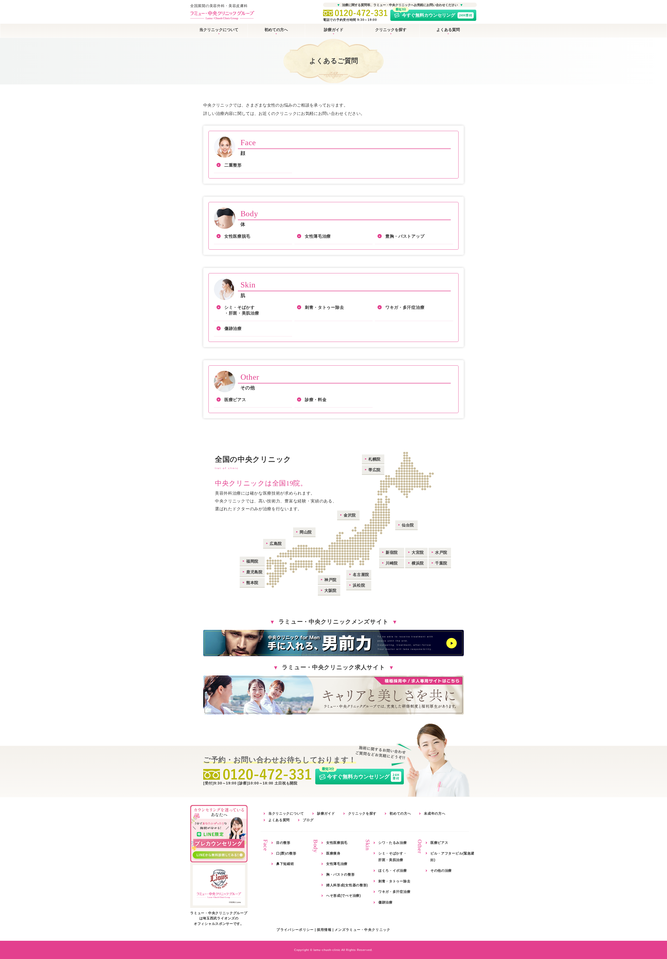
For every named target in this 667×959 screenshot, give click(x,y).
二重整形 (233, 165)
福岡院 (252, 561)
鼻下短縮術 (285, 864)
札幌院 (374, 459)
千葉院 (441, 563)
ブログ (308, 820)
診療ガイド (333, 29)
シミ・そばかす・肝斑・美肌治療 (241, 310)
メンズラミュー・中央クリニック (363, 930)
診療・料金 (316, 399)
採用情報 (324, 930)
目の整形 (283, 843)
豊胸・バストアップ (404, 236)
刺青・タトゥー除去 (324, 307)
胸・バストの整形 (340, 874)
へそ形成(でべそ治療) (343, 895)
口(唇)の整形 (286, 853)
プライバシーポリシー (295, 930)
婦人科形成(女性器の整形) (347, 885)
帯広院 (374, 470)
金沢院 (350, 515)
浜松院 (359, 585)
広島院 (276, 543)
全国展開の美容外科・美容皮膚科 (219, 6)
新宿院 (392, 552)
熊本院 (252, 582)
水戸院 (441, 552)
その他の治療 (441, 870)
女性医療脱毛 (237, 236)
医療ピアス (235, 399)
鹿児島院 (254, 572)
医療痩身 (333, 853)
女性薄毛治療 (318, 236)
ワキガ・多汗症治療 (404, 307)
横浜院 (418, 563)
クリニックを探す (390, 29)
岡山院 (306, 532)
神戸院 (330, 579)
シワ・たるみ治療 (392, 843)
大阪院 (330, 590)
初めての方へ (276, 29)
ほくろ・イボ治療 (392, 870)
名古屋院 (361, 574)
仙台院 (408, 525)
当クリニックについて (218, 29)
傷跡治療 (233, 328)
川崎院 (392, 563)
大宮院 (418, 552)
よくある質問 (448, 29)
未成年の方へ (434, 813)
